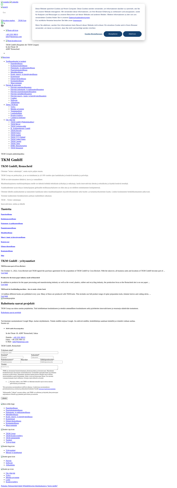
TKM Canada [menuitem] (16, 141)
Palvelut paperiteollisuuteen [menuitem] (21, 87)
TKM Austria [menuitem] (16, 135)
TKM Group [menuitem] (11, 433)
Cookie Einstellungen (93, 34)
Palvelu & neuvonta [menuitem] (13, 85)
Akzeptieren (113, 34)
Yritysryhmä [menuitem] (10, 442)
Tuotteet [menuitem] (9, 440)
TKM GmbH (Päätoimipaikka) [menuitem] (22, 122)
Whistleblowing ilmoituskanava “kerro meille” (40, 486)
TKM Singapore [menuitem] (17, 148)
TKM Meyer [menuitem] (15, 124)
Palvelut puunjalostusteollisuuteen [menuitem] (23, 92)
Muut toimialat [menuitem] (16, 83)
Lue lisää (4, 273)
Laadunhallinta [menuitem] (16, 113)
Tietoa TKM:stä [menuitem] (12, 105)
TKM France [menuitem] (16, 133)
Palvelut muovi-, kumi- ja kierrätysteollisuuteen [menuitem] (28, 96)
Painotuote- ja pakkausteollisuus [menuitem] (23, 68)
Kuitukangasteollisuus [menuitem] (19, 66)
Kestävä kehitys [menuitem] (17, 115)
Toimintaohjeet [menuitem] (16, 111)
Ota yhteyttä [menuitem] (10, 120)
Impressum (77, 20)
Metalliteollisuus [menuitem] (17, 72)
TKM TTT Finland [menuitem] (18, 137)
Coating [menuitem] (14, 98)
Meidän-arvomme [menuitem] (12, 477)
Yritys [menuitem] (13, 107)
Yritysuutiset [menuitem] (10, 450)
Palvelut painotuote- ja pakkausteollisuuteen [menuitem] (27, 89)
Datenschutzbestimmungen (79, 18)
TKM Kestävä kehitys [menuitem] (14, 436)
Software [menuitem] (14, 100)
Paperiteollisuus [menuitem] (17, 63)
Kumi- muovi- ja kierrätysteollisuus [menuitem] (24, 74)
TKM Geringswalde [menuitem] (18, 126)
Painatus (4, 486)
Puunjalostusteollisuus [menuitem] (19, 70)
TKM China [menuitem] (15, 144)
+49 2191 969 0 (12, 34)
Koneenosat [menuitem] (15, 76)
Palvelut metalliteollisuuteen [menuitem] (21, 94)
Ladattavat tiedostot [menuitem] (18, 118)
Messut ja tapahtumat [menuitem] (14, 452)
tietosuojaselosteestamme (47, 389)
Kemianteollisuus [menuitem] (17, 81)
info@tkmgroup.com (14, 37)
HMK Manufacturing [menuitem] (19, 146)
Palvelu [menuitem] (8, 461)
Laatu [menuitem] (8, 480)
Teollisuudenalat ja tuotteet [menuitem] (16, 61)
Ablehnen (132, 34)
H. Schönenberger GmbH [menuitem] (20, 128)
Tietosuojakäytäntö (15, 486)
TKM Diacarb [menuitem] (16, 131)
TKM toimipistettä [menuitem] (13, 438)
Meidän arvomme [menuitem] (17, 109)
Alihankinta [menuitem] (15, 102)
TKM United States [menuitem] (18, 139)
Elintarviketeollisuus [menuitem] (18, 79)
